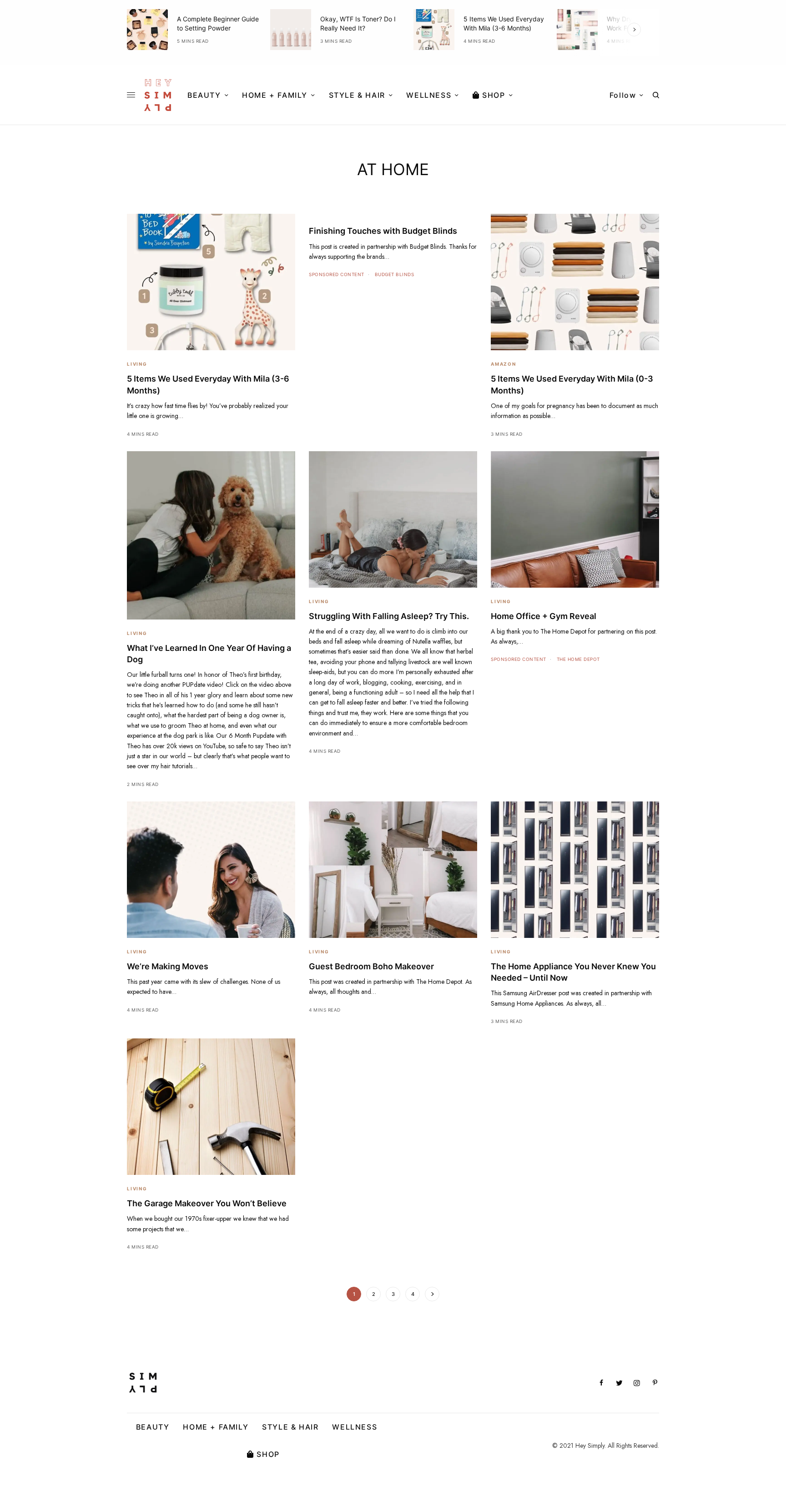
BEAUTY (153, 1426)
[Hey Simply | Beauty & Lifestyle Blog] (157, 95)
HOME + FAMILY (215, 1426)
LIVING (137, 364)
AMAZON (503, 364)
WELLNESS (354, 1426)
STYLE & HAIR (290, 1426)
